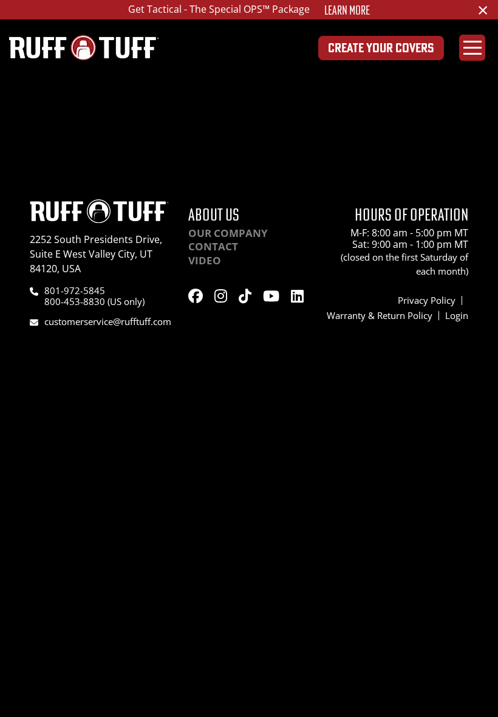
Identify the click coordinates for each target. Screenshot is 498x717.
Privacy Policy (426, 300)
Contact (213, 246)
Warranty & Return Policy (379, 315)
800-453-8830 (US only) (94, 301)
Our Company (228, 233)
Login (456, 315)
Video (204, 260)
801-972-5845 (74, 290)
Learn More (347, 10)
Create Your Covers (381, 47)
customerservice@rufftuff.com (107, 321)
